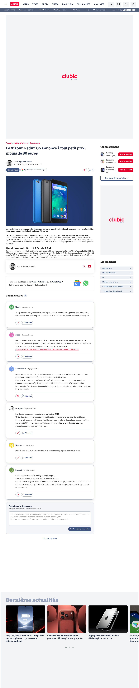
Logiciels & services (27, 10)
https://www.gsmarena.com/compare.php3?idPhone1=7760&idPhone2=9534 (47, 349)
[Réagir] (84, 170)
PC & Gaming (44, 10)
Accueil (9, 143)
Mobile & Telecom (60, 10)
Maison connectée (100, 10)
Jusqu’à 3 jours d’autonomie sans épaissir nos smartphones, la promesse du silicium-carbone (25, 638)
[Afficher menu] (6, 4)
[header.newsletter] (118, 4)
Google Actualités (38, 282)
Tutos (55, 4)
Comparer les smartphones (116, 178)
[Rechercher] (111, 4)
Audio (86, 10)
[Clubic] (14, 4)
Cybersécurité (9, 10)
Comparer (99, 4)
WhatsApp (56, 282)
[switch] (126, 4)
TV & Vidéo (76, 10)
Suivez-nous (13, 170)
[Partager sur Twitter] (133, 677)
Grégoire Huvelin (24, 162)
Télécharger (83, 4)
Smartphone (35, 143)
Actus (25, 4)
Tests (35, 4)
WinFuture (37, 242)
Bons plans (67, 4)
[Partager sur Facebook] (133, 669)
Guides (45, 4)
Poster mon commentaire (79, 529)
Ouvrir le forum (51, 538)
